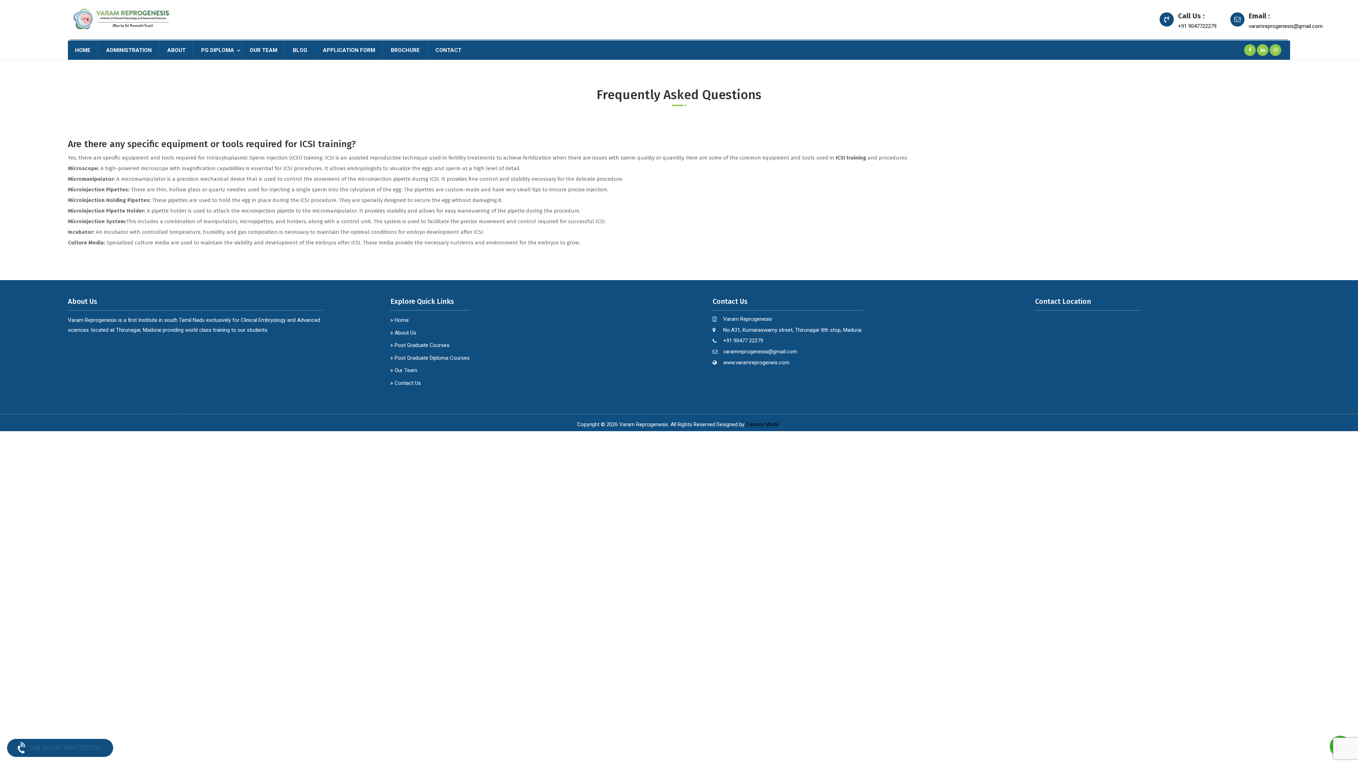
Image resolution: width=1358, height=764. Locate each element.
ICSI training (851, 158)
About (176, 50)
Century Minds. (763, 424)
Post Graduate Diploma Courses (432, 358)
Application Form (349, 50)
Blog (300, 50)
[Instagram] (1275, 50)
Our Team (263, 50)
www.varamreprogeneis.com (756, 362)
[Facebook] (1250, 50)
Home (83, 50)
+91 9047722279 (1197, 26)
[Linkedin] (1263, 50)
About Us (405, 333)
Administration (129, 50)
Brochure (405, 50)
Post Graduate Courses (422, 345)
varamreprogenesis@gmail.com (1286, 26)
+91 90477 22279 (743, 340)
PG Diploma (217, 50)
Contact (448, 50)
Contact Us (408, 383)
